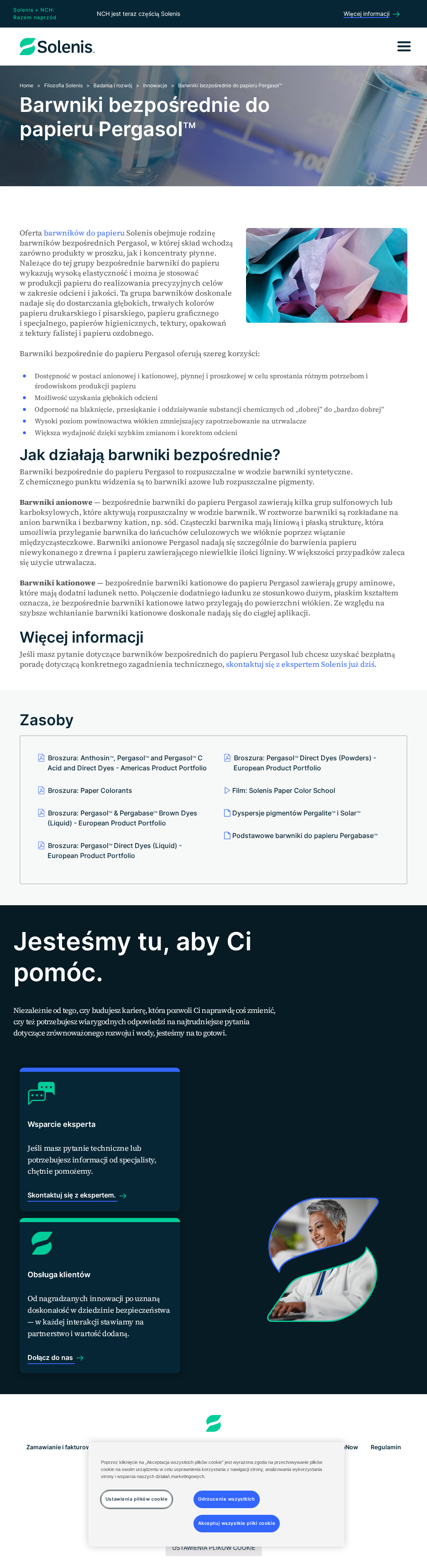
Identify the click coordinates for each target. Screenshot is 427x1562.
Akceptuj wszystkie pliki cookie (237, 1523)
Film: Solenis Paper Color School (283, 790)
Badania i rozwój (112, 85)
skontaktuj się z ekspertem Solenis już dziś (300, 664)
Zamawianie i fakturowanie (64, 1447)
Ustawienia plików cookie (213, 1547)
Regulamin (386, 1447)
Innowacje (155, 85)
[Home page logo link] (213, 1423)
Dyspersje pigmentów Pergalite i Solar (296, 813)
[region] (216, 1494)
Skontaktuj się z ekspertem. (73, 1195)
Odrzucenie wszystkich (226, 1499)
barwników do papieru (84, 233)
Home (26, 85)
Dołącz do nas (51, 1357)
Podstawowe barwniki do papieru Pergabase (304, 835)
